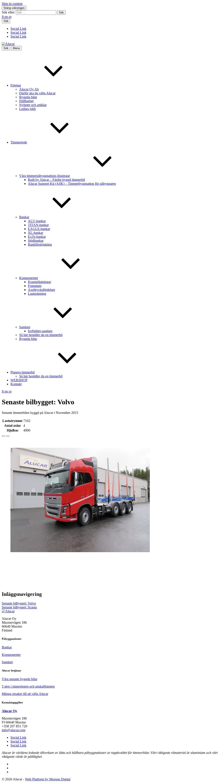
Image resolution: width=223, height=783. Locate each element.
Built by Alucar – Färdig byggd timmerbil (56, 180)
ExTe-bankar (37, 236)
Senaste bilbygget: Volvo (19, 603)
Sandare (24, 327)
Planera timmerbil (22, 372)
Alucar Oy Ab (29, 89)
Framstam (34, 286)
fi (3, 16)
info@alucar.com (13, 730)
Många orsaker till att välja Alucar (25, 694)
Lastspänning (37, 293)
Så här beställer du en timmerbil (41, 335)
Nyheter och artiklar (33, 105)
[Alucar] (8, 611)
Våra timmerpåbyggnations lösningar (44, 176)
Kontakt (16, 384)
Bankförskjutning (40, 244)
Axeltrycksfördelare (41, 290)
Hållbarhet (26, 101)
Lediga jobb (27, 109)
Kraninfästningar (39, 282)
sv (10, 16)
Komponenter (28, 278)
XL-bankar (35, 233)
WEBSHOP (18, 380)
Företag (15, 85)
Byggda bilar (28, 97)
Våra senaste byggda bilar (19, 679)
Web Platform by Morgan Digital (47, 779)
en (7, 16)
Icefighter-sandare (40, 331)
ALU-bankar (37, 221)
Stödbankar (36, 240)
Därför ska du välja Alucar (37, 93)
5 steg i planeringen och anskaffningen (28, 686)
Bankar (24, 217)
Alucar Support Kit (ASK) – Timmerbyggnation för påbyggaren (72, 183)
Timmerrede (18, 142)
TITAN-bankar (38, 225)
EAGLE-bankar (39, 229)
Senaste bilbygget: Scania (19, 607)
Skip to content (12, 3)
